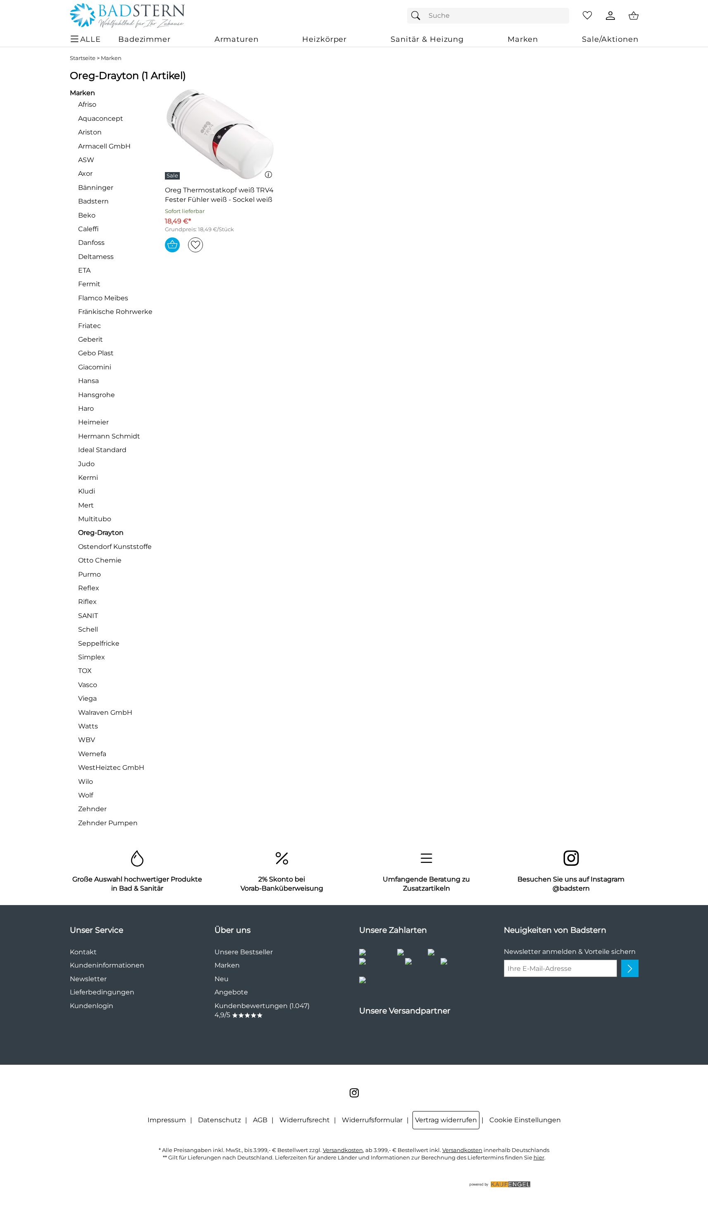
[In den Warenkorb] (172, 244)
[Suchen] (417, 16)
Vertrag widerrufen (446, 1120)
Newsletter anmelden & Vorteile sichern (570, 952)
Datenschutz (219, 1120)
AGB (260, 1120)
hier (539, 1158)
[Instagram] (354, 1093)
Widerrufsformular (372, 1120)
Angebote (231, 992)
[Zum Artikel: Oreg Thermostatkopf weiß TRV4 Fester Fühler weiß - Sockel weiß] (220, 134)
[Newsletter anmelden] (629, 968)
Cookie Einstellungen (525, 1120)
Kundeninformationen (107, 965)
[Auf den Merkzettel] (195, 244)
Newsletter (88, 979)
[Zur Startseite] (127, 15)
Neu (222, 979)
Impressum (167, 1120)
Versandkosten (343, 1150)
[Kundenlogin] (610, 16)
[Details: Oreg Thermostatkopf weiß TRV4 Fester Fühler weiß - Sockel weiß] (173, 176)
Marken (111, 58)
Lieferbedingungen (102, 992)
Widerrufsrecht (304, 1120)
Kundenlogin (91, 1006)
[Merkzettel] (587, 16)
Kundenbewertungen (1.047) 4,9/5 (262, 1010)
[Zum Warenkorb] (634, 16)
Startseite (82, 58)
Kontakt (83, 952)
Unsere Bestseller (244, 952)
